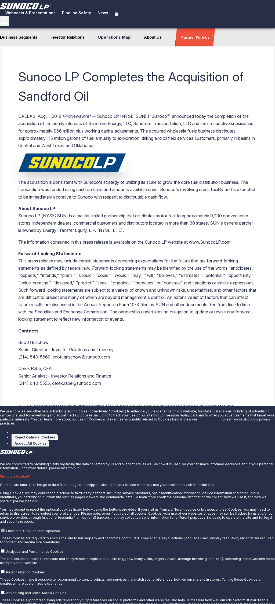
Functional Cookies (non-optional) (33, 531)
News (102, 12)
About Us (153, 37)
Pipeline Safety (76, 12)
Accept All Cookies (30, 443)
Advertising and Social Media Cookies (36, 593)
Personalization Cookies (25, 572)
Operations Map (114, 37)
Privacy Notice (209, 419)
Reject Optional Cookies (35, 437)
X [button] (1, 457)
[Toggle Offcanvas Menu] (4, 21)
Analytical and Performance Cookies (35, 552)
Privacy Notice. (91, 468)
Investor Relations (67, 37)
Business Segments (18, 37)
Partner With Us (195, 37)
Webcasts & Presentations (30, 12)
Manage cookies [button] (26, 432)
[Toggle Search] (116, 14)
